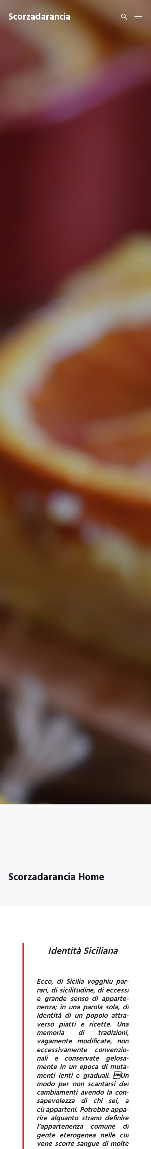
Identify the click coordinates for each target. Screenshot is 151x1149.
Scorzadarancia (39, 17)
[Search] (124, 17)
